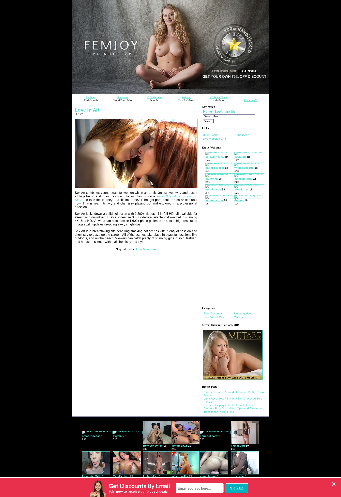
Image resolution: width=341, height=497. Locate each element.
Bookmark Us (225, 111)
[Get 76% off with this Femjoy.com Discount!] (170, 93)
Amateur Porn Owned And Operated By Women (233, 408)
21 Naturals (122, 97)
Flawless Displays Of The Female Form (228, 405)
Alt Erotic (91, 97)
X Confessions (154, 97)
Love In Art (87, 110)
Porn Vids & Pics (214, 317)
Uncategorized (243, 313)
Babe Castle (210, 134)
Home (207, 111)
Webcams (240, 317)
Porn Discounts (146, 249)
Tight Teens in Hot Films (219, 411)
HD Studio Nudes (219, 97)
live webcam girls (215, 138)
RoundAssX (250, 100)
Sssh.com (186, 97)
